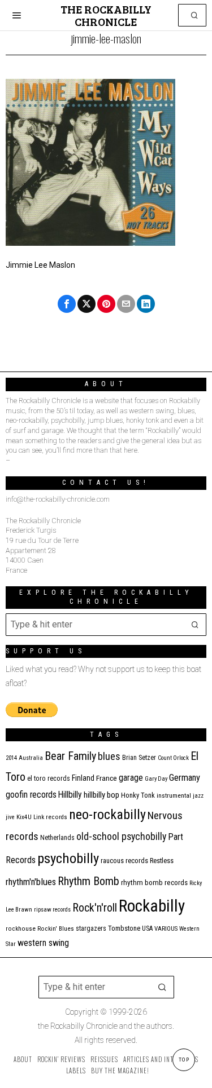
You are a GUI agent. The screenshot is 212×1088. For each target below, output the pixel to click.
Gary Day (156, 778)
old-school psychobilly (121, 836)
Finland (83, 777)
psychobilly (68, 858)
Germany (184, 777)
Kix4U (24, 817)
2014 (11, 758)
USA (147, 928)
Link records (50, 817)
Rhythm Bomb (88, 881)
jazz (198, 795)
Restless (162, 860)
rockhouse (21, 928)
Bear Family (70, 756)
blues (109, 756)
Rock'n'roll (94, 907)
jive (10, 817)
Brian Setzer (139, 758)
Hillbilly (70, 795)
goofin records (31, 795)
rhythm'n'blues (31, 882)
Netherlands (57, 838)
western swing (43, 942)
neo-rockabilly (107, 814)
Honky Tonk (138, 795)
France (106, 777)
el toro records (48, 778)
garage (131, 777)
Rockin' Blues (55, 928)
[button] (195, 15)
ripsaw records (52, 909)
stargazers (91, 928)
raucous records (124, 860)
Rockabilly (152, 905)
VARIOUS (166, 928)
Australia (31, 758)
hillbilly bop (101, 795)
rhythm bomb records (154, 882)
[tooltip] (67, 304)
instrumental (174, 795)
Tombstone (124, 928)
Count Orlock (173, 758)
